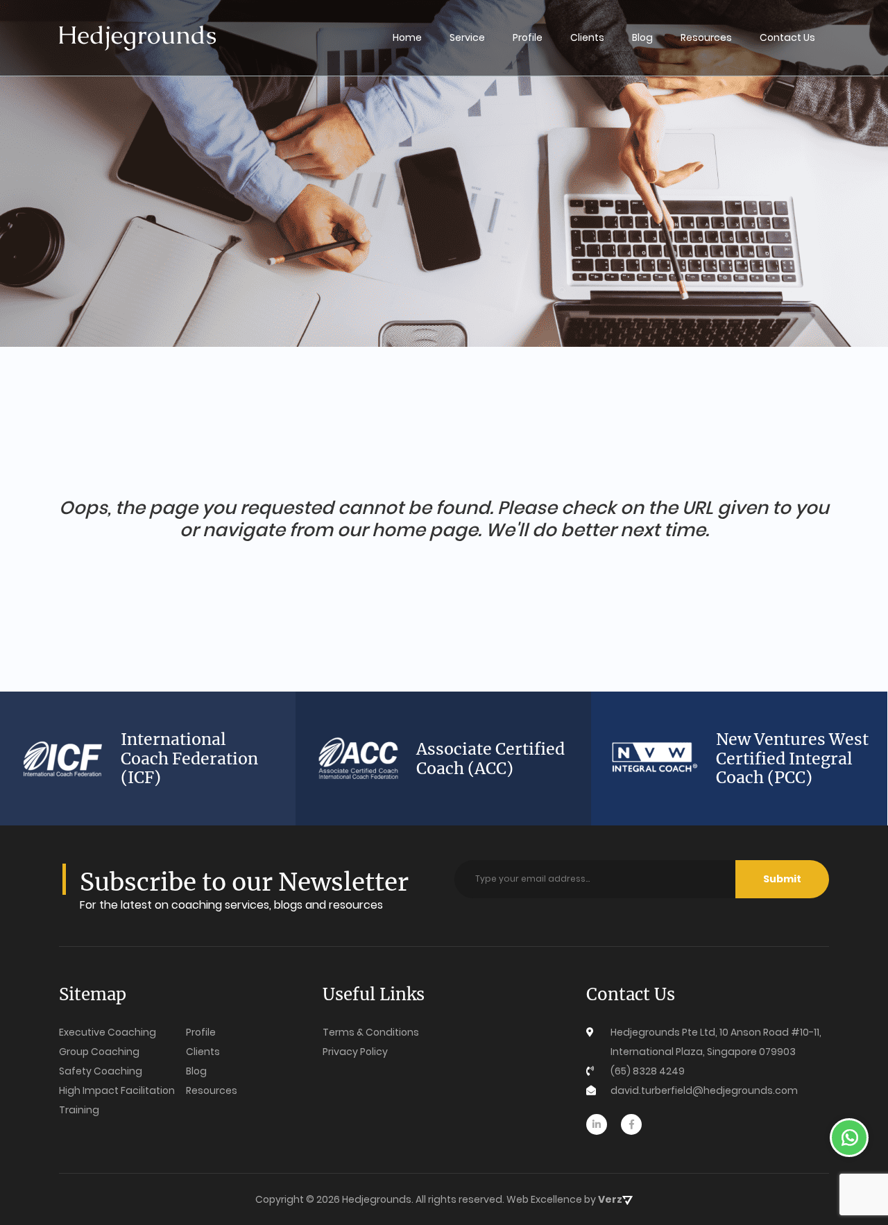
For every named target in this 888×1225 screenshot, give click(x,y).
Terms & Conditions (371, 1032)
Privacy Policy (355, 1052)
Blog (642, 37)
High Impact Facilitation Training (117, 1100)
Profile (528, 37)
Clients (587, 37)
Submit (782, 879)
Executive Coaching (107, 1032)
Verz (610, 1199)
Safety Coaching (100, 1071)
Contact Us (787, 37)
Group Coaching (99, 1052)
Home (407, 37)
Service (467, 37)
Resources (706, 37)
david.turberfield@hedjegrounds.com (704, 1090)
